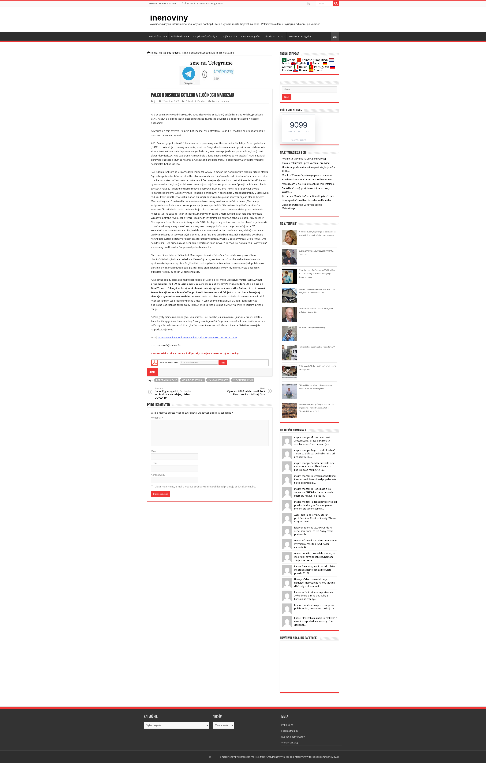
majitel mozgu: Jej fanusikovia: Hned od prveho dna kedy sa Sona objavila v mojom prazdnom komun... (315, 505)
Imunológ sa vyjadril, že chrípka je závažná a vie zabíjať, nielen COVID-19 (173, 393)
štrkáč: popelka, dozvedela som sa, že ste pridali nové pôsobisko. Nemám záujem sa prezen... (314, 557)
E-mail (154, 463)
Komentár (157, 417)
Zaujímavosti (228, 36)
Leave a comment (221, 101)
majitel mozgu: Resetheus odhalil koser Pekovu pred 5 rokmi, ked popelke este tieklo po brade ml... (315, 479)
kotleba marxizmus (166, 380)
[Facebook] (311, 3)
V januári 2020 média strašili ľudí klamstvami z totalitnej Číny (246, 391)
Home (153, 52)
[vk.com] (314, 3)
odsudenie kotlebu (192, 380)
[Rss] (308, 3)
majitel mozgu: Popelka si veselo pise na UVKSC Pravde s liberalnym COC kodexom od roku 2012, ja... (314, 466)
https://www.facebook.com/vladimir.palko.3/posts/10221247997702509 (197, 337)
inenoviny (169, 17)
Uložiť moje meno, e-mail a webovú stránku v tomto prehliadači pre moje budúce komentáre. (205, 486)
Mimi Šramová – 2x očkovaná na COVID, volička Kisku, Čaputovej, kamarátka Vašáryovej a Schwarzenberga (317, 273)
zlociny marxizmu (243, 380)
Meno (154, 451)
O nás (281, 36)
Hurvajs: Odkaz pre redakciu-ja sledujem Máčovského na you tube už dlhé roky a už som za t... (314, 583)
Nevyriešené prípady (204, 36)
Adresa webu (158, 474)
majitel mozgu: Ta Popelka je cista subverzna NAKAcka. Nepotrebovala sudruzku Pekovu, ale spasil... (313, 492)
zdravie (268, 36)
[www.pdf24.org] (154, 362)
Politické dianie (179, 36)
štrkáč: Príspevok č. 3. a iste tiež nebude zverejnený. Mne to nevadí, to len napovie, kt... (315, 544)
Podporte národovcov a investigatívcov (202, 3)
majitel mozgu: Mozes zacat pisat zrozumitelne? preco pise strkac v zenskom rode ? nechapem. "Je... (312, 440)
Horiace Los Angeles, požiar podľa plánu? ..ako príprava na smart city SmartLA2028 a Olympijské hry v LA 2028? (316, 408)
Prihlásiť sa (287, 725)
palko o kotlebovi (218, 380)
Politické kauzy (157, 36)
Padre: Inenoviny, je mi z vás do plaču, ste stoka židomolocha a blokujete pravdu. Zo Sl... (314, 570)
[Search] (336, 3)
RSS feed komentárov (293, 736)
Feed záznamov (289, 730)
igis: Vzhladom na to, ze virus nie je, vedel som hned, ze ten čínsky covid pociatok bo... (313, 531)
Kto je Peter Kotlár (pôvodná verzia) (312, 328)
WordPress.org (289, 742)
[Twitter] (312, 3)
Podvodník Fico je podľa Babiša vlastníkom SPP (317, 347)
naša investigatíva (250, 36)
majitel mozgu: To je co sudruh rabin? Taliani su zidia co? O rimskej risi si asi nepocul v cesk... (314, 453)
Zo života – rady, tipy (300, 36)
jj (154, 101)
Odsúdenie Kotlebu (169, 52)
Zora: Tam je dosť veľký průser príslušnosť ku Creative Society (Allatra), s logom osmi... (315, 518)
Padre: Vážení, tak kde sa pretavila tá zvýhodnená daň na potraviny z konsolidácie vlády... (314, 595)
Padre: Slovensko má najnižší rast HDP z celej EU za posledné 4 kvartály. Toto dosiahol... (315, 621)
